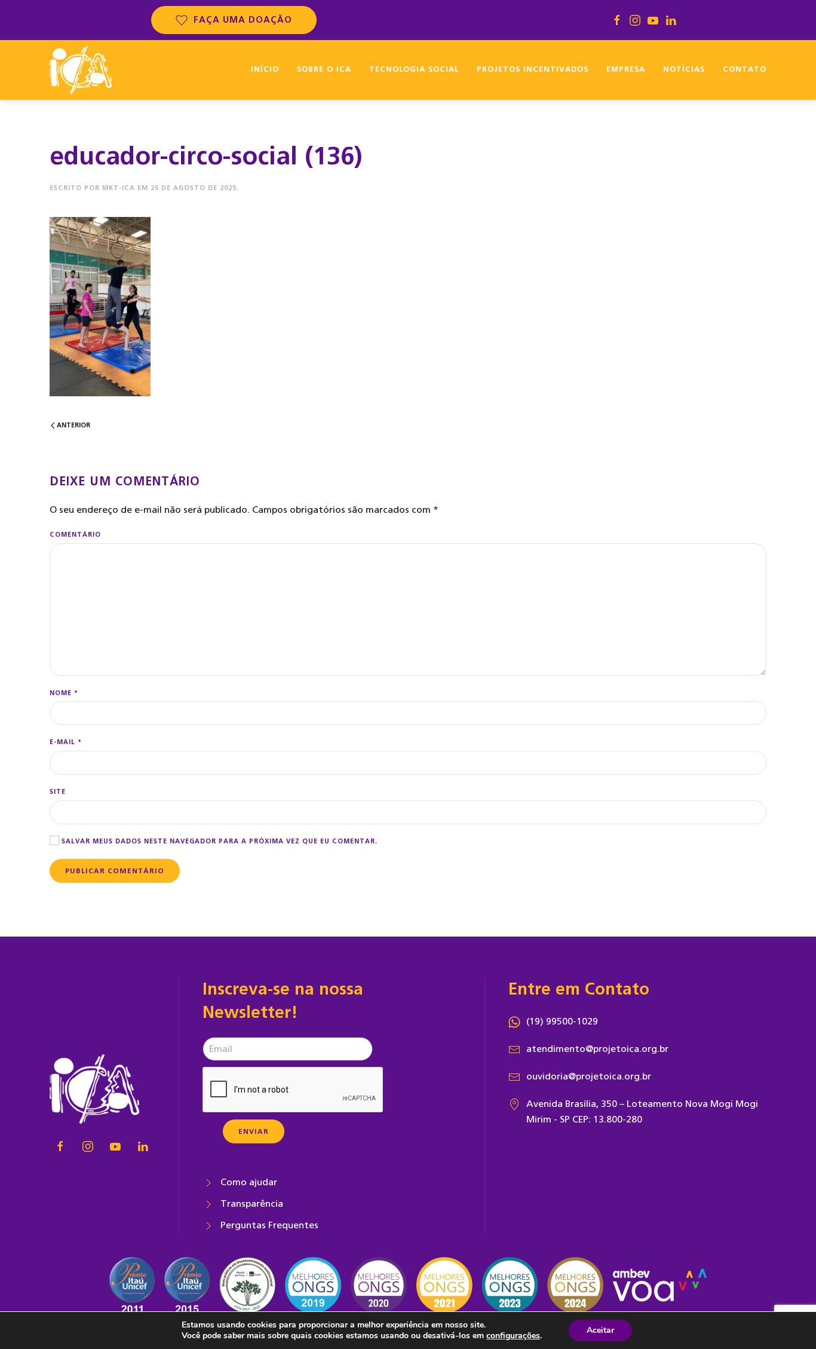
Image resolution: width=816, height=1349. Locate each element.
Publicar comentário (114, 870)
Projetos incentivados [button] (532, 70)
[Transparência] (208, 1204)
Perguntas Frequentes (269, 1225)
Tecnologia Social (414, 70)
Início (265, 70)
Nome (64, 693)
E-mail (66, 742)
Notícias (684, 70)
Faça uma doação (243, 20)
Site (58, 791)
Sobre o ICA (324, 70)
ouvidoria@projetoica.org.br (588, 1076)
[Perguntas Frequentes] (208, 1225)
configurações (513, 1335)
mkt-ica (118, 188)
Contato (744, 70)
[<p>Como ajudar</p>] (208, 1182)
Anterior (72, 425)
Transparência (251, 1204)
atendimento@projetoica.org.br (597, 1049)
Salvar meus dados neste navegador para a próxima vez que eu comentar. (218, 841)
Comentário (75, 534)
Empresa (625, 70)
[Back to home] (81, 70)
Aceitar (600, 1330)
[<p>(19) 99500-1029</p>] (514, 1021)
